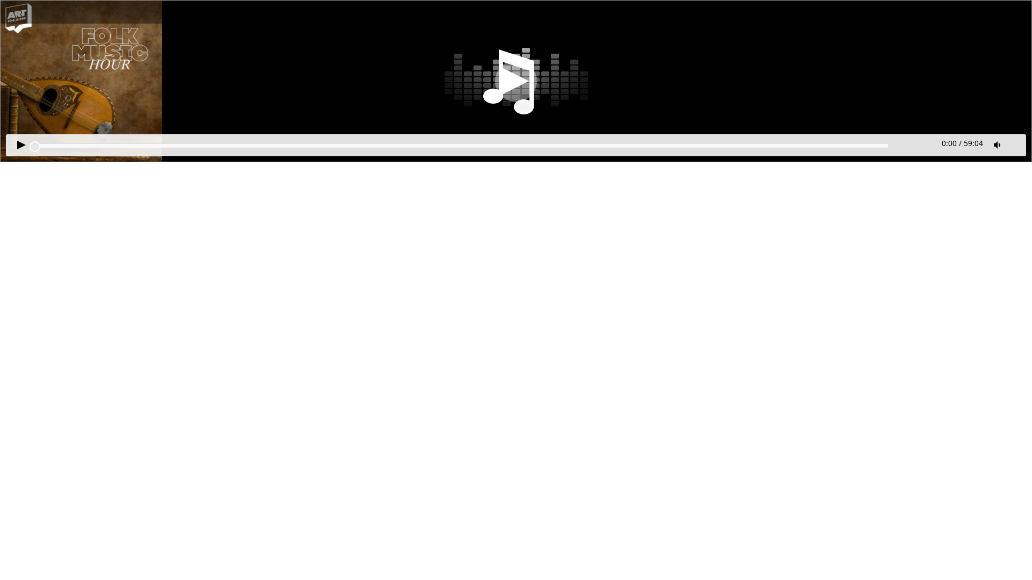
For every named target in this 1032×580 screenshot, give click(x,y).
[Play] (516, 81)
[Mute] (998, 145)
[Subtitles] (1016, 144)
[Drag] (35, 146)
